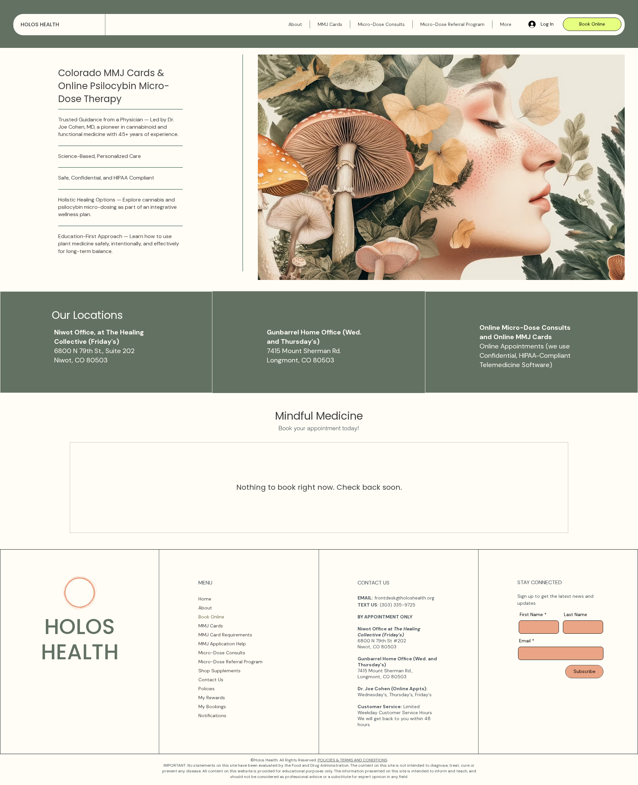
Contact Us (210, 680)
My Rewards (211, 698)
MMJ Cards (210, 626)
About (205, 608)
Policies (206, 689)
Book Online (211, 617)
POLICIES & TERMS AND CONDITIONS (352, 760)
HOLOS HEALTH (40, 24)
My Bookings (212, 707)
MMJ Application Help (222, 644)
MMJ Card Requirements (225, 635)
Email (525, 640)
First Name (531, 614)
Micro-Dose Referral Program (230, 662)
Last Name (575, 614)
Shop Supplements (219, 671)
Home (204, 599)
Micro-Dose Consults (221, 653)
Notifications (212, 716)
